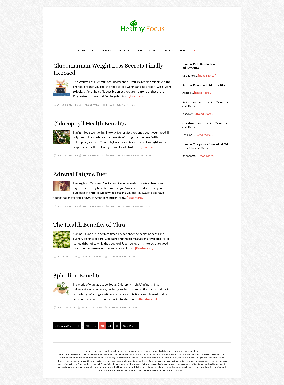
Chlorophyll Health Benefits (89, 123)
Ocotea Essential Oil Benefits (203, 85)
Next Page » (130, 325)
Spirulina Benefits (76, 275)
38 (87, 325)
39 (94, 325)
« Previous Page (64, 325)
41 (109, 325)
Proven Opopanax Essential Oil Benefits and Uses (204, 146)
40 (102, 325)
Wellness (145, 155)
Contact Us (150, 351)
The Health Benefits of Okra (89, 224)
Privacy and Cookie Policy (184, 351)
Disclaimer (163, 351)
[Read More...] (207, 75)
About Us (137, 351)
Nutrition (128, 105)
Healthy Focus (142, 26)
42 (117, 325)
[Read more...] (138, 96)
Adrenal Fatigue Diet (80, 174)
